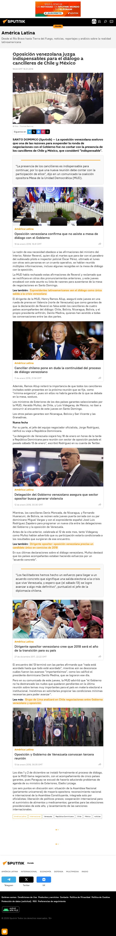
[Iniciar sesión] (99, 21)
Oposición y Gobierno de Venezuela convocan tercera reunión (54, 756)
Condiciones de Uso (27, 897)
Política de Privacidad (80, 897)
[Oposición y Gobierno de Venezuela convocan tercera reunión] (58, 727)
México (88, 816)
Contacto (64, 897)
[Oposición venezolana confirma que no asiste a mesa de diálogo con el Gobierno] (58, 206)
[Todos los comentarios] (5, 932)
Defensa (58, 871)
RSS (35, 901)
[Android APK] (10, 909)
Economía (45, 871)
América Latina (24, 229)
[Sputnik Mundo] (15, 24)
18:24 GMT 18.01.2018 (23, 69)
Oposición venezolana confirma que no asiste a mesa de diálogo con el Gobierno (56, 236)
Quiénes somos (9, 897)
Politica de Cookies (101, 897)
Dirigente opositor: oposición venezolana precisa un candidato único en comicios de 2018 (53, 545)
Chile (79, 816)
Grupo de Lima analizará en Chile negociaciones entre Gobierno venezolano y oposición (58, 701)
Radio (85, 871)
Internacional (35, 816)
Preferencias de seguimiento (52, 901)
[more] (100, 244)
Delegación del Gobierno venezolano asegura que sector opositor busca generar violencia (56, 496)
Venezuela (48, 816)
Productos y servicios (48, 897)
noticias (97, 816)
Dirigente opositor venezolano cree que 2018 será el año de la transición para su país (56, 648)
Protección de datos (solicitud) (16, 901)
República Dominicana (65, 816)
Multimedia (72, 871)
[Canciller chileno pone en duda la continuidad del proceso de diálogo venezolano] (58, 340)
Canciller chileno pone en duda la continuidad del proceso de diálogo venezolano (57, 370)
